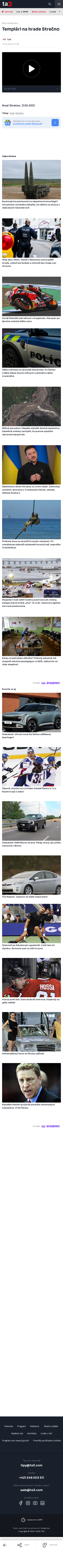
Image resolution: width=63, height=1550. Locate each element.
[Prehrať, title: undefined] (31, 69)
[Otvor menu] (59, 4)
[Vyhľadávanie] (50, 4)
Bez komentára (10, 23)
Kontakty (32, 1433)
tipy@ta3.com (31, 1465)
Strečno (19, 113)
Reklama (34, 1426)
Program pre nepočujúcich (15, 1440)
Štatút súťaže (51, 1426)
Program (21, 1426)
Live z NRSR (22, 12)
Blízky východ (39, 12)
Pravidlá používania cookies (47, 1440)
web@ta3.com (31, 1490)
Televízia (8, 1426)
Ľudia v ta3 (46, 1433)
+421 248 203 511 (31, 1477)
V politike (54, 12)
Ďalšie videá (10, 89)
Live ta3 (9, 12)
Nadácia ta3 (17, 1433)
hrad (12, 113)
